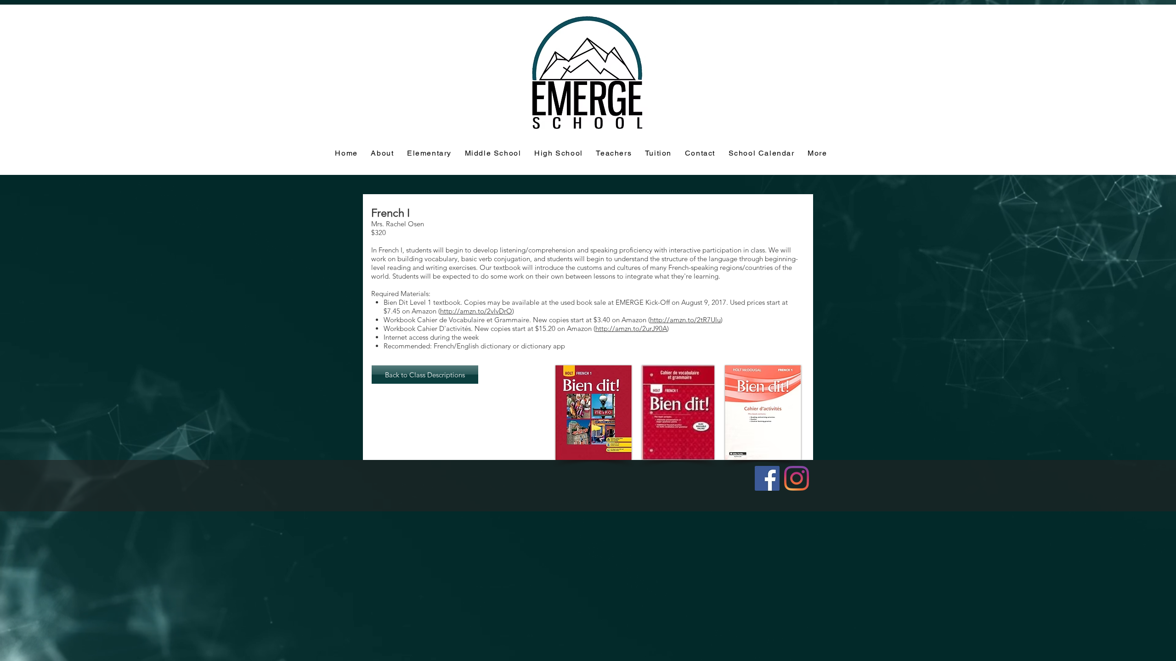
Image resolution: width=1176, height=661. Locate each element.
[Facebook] (767, 478)
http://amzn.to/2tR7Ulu (685, 319)
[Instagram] (796, 478)
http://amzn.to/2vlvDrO (476, 311)
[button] (658, 153)
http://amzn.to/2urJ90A (631, 328)
